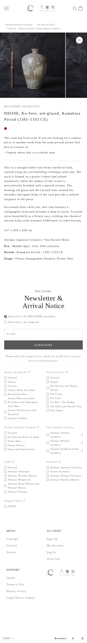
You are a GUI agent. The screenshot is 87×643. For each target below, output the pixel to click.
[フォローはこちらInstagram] (82, 638)
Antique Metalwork (19, 479)
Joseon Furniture (60, 471)
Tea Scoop (56, 394)
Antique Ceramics (26, 28)
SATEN (12, 506)
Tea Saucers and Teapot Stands (64, 388)
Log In (51, 552)
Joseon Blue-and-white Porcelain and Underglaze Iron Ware (23, 402)
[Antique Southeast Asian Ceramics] (82, 451)
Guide (11, 577)
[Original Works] (24, 501)
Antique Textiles (17, 491)
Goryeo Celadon (17, 418)
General (12, 377)
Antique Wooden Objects (22, 475)
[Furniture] (60, 462)
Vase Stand (56, 410)
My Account (55, 545)
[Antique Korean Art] (29, 372)
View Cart (53, 558)
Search (11, 552)
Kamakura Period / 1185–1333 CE (40, 252)
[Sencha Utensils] (67, 372)
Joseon (12, 382)
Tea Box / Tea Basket (62, 402)
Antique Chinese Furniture (65, 475)
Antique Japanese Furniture (66, 467)
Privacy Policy (17, 591)
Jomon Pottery (16, 445)
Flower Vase (65, 258)
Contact (12, 545)
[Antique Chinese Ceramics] (82, 435)
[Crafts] (13, 462)
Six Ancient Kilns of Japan (23, 437)
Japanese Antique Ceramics (18, 24)
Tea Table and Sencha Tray (66, 406)
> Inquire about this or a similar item (29, 152)
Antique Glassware (19, 471)
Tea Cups (55, 398)
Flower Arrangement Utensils (35, 258)
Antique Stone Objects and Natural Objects (23, 485)
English (6, 638)
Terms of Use (15, 584)
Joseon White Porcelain (21, 390)
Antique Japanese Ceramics (47, 28)
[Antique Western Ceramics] (82, 443)
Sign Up (52, 539)
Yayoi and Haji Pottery (21, 449)
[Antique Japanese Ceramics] (38, 427)
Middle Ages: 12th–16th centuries (35, 246)
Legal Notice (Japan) (21, 597)
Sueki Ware (14, 441)
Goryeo (12, 386)
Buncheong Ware (18, 394)
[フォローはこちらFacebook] (72, 638)
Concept (12, 539)
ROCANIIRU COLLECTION (22, 106)
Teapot (54, 382)
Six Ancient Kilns (46, 24)
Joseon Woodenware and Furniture (22, 412)
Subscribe (43, 345)
